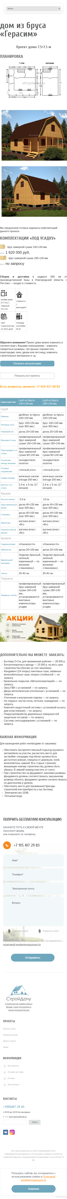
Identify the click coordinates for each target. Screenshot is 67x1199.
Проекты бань (9, 1029)
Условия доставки (15, 1072)
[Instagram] (12, 1132)
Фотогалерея (13, 1085)
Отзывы (11, 1078)
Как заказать (13, 1066)
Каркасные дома (10, 1035)
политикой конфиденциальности (22, 944)
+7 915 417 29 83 (48, 386)
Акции (5, 1047)
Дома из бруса (9, 1041)
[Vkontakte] (5, 1132)
